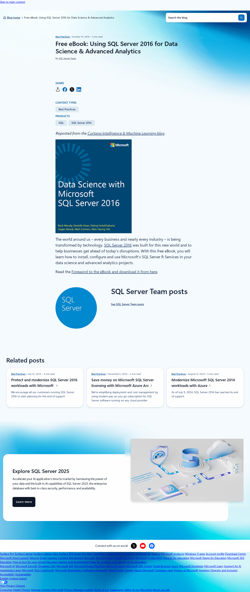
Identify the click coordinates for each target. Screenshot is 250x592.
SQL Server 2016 (81, 122)
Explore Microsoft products (168, 553)
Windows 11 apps (195, 553)
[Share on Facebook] (64, 89)
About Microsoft (144, 570)
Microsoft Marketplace (68, 570)
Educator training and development (67, 562)
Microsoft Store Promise (98, 558)
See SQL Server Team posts (127, 304)
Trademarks (116, 589)
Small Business (162, 566)
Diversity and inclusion (224, 570)
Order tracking (48, 558)
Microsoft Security (27, 566)
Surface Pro (7, 553)
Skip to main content (12, 2)
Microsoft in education (148, 558)
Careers (129, 570)
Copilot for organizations (107, 553)
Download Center (235, 553)
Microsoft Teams (115, 566)
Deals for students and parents (108, 562)
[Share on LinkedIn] (79, 89)
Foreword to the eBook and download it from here (114, 271)
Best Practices (62, 36)
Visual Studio (116, 570)
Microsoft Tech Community (38, 570)
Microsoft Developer (191, 566)
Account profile (215, 553)
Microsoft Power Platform (89, 566)
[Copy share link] (57, 89)
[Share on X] (72, 89)
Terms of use (101, 589)
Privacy (69, 589)
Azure (174, 566)
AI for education (136, 562)
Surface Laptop (24, 553)
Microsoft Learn (213, 566)
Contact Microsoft (52, 589)
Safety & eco (132, 589)
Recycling (146, 589)
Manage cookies (83, 589)
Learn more (24, 503)
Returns (34, 558)
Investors (204, 570)
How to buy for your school (29, 562)
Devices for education (176, 558)
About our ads (161, 589)
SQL (61, 122)
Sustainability (23, 574)
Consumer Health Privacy (15, 589)
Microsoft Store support (14, 558)
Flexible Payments (124, 558)
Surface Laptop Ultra (46, 553)
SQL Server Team (67, 58)
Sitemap (36, 589)
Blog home (13, 17)
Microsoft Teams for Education (208, 558)
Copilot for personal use (136, 553)
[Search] (241, 17)
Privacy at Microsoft (186, 570)
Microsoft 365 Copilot (139, 566)
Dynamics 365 (47, 566)
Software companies (95, 570)
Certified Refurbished (70, 558)
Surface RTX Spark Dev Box (75, 553)
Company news (164, 570)
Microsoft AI (7, 566)
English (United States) (13, 578)
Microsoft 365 (64, 566)
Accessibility (7, 574)
